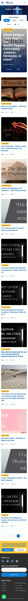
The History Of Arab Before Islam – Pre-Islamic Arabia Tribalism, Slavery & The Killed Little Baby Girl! (13, 397)
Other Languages (21, 590)
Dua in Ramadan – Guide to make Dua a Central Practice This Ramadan (13, 148)
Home (4, 6)
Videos (21, 20)
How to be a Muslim (6, 225)
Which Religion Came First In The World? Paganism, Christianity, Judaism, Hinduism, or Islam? (14, 47)
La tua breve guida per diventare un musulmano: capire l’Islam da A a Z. (14, 270)
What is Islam (8, 29)
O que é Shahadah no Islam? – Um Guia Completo (14, 479)
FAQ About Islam (21, 583)
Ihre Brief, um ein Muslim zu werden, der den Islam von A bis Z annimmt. (14, 520)
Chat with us (7, 550)
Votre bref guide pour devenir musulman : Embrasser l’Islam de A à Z (13, 312)
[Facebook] (3, 561)
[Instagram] (12, 561)
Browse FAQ (20, 550)
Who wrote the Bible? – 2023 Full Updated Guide (13, 107)
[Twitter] (7, 561)
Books (14, 20)
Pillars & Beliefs (5, 143)
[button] (4, 596)
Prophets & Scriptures (6, 103)
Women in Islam (5, 391)
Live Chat (18, 585)
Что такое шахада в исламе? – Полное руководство (13, 229)
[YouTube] (17, 561)
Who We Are (19, 588)
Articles (7, 20)
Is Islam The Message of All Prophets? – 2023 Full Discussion (13, 189)
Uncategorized (5, 265)
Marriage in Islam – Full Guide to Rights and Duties (13, 439)
